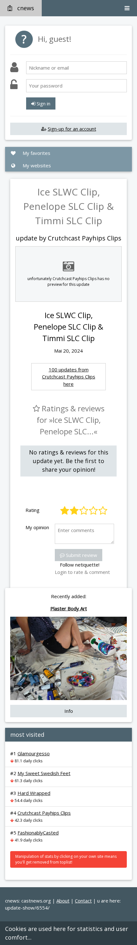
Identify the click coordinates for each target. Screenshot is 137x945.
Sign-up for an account (72, 129)
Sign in (42, 103)
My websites (36, 165)
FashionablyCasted (38, 832)
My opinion (37, 527)
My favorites (35, 153)
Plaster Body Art (68, 608)
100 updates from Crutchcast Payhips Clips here (68, 376)
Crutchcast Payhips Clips (44, 813)
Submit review (81, 555)
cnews (25, 8)
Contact (83, 900)
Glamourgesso (34, 753)
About (62, 900)
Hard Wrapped (34, 793)
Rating (32, 510)
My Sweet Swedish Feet (44, 773)
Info (68, 711)
